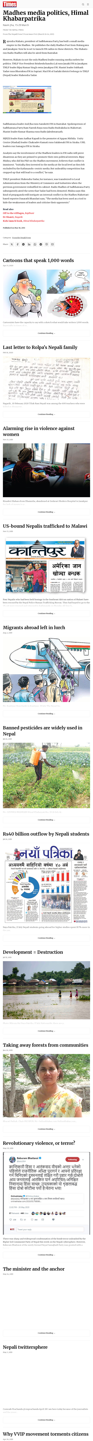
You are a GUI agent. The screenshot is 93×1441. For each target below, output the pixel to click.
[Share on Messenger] (23, 244)
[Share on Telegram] (40, 244)
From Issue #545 (38, 34)
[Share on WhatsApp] (35, 244)
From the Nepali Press (13, 30)
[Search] (83, 4)
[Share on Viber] (46, 244)
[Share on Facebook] (17, 244)
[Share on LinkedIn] (29, 244)
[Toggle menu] (88, 4)
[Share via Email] (52, 244)
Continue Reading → (46, 333)
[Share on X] (11, 244)
